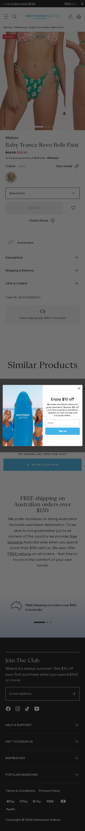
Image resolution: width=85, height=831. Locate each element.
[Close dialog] (79, 388)
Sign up (62, 431)
